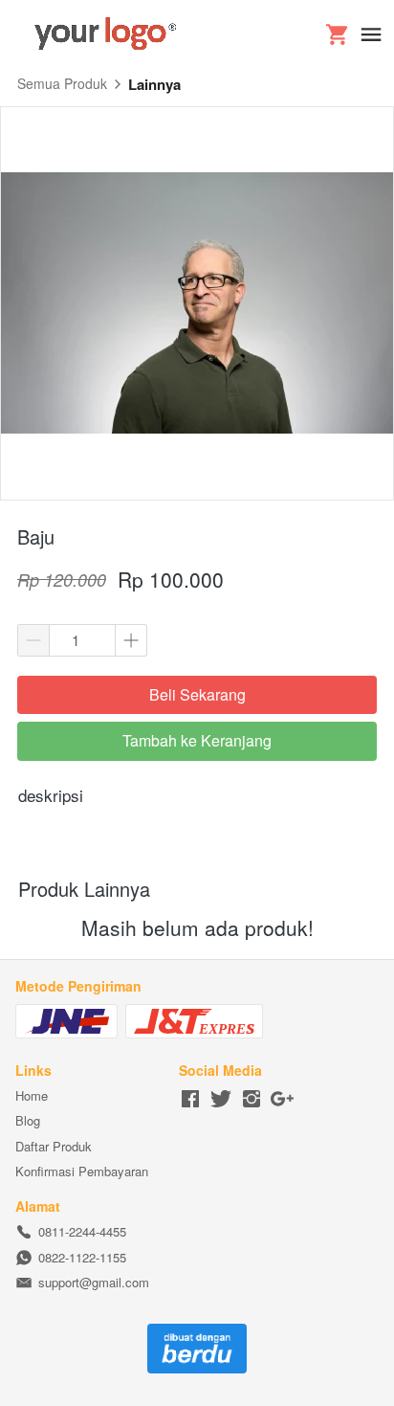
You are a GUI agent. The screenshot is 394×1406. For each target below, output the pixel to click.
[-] (190, 1099)
